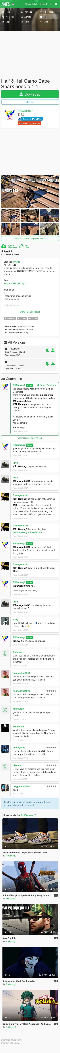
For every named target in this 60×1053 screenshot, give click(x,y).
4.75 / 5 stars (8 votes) (10, 254)
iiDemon (17, 765)
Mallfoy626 (18, 726)
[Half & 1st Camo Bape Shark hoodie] (30, 191)
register (40, 801)
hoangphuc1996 (21, 672)
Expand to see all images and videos (30, 238)
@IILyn (16, 505)
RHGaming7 (25, 111)
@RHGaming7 (20, 466)
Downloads (12, 248)
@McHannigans (21, 404)
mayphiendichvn (21, 786)
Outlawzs (18, 652)
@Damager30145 (21, 481)
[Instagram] (22, 114)
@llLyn (16, 448)
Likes (27, 248)
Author (29, 385)
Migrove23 (18, 708)
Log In (29, 801)
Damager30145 (20, 495)
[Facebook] (19, 114)
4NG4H (16, 261)
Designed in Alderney (11, 1039)
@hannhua (47, 394)
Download (32, 94)
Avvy (15, 619)
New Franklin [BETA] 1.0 (15, 283)
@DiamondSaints (22, 401)
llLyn (15, 462)
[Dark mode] (51, 4)
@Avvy (16, 640)
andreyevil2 (19, 747)
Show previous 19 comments (30, 437)
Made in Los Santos (11, 1042)
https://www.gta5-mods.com (27, 532)
